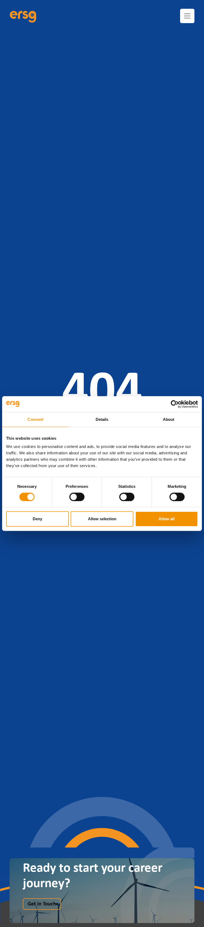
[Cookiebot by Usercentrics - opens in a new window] (174, 404)
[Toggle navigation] (187, 16)
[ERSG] (23, 16)
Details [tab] (102, 419)
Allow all (167, 519)
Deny (37, 519)
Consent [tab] (35, 419)
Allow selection (102, 519)
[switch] (76, 497)
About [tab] (169, 419)
